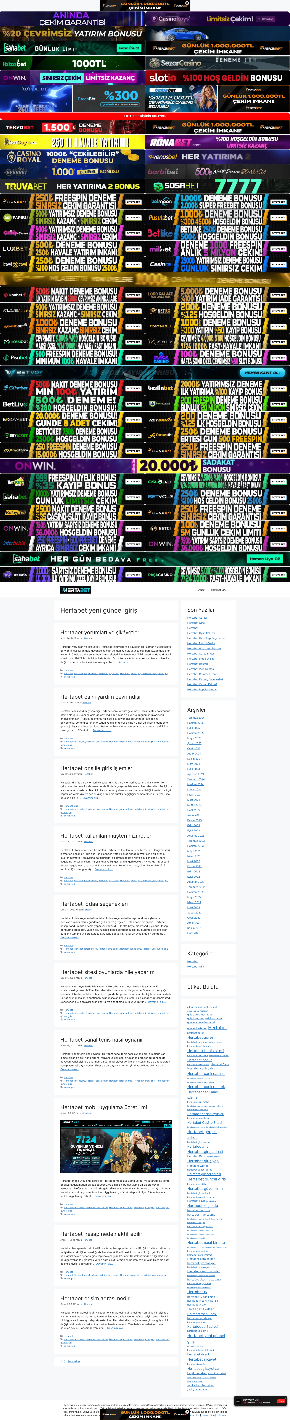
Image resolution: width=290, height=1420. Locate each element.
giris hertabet (195, 1018)
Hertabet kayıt (196, 1200)
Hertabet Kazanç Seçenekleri (205, 679)
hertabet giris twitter (199, 1142)
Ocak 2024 (194, 810)
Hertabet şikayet (201, 1359)
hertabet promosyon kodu (201, 1267)
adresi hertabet (194, 1007)
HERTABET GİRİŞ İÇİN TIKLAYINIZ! (145, 116)
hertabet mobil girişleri (214, 1219)
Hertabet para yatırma (199, 1254)
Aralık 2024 (194, 753)
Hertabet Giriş (219, 589)
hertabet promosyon (201, 1263)
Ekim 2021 (193, 933)
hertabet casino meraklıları (197, 1110)
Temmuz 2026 (196, 717)
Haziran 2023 (195, 845)
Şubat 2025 (194, 743)
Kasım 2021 (194, 927)
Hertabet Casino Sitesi (204, 1123)
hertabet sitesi (196, 1279)
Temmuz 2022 (196, 886)
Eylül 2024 (193, 768)
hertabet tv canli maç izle (202, 1300)
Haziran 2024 (195, 784)
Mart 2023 (193, 861)
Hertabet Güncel (198, 1165)
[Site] (72, 201)
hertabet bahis (195, 1042)
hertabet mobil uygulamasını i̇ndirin (200, 1234)
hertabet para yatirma (198, 1251)
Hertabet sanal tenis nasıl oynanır (101, 1039)
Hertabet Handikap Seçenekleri (206, 638)
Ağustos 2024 (195, 774)
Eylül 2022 (193, 876)
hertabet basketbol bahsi (219, 1056)
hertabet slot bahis (215, 1280)
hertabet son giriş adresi (199, 1283)
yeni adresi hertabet (200, 1385)
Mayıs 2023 (194, 851)
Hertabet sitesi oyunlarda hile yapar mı (108, 972)
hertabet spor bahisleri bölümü (199, 1288)
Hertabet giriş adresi (108, 673)
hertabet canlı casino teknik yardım (200, 1082)
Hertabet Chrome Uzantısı (203, 674)
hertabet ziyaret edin (195, 1346)
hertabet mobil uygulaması (200, 1226)
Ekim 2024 (193, 763)
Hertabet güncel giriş (130, 673)
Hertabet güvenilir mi (205, 1188)
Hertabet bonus (199, 1060)
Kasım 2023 (194, 820)
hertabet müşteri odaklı (196, 1238)
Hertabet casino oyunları (205, 1114)
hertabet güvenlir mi (198, 1193)
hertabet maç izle (198, 1210)
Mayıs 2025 (194, 738)
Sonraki (74, 1361)
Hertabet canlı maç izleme (202, 1094)
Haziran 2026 (195, 722)
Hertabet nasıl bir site (206, 1242)
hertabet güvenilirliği (197, 1184)
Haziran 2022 (195, 892)
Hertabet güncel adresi (204, 1174)
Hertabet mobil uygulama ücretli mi (103, 1107)
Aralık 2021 (194, 922)
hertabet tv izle (196, 1304)
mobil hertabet (217, 1373)
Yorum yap (69, 676)
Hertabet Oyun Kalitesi (201, 633)
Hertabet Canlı (220, 1064)
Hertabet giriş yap (203, 1161)
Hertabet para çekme (201, 1258)
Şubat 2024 (194, 804)
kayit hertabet (197, 1373)
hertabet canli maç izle (198, 1064)
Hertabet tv (197, 1292)
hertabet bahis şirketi (197, 1055)
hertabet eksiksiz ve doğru (216, 1127)
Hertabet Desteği (197, 663)
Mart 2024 (193, 799)
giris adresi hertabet (199, 1014)
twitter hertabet (195, 1381)
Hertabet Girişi (196, 1156)
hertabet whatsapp (199, 1318)
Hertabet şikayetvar (203, 1368)
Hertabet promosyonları (203, 1271)
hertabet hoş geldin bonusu (200, 1197)
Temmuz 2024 (196, 779)
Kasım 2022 (194, 866)
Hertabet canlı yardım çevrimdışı (100, 697)
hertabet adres (195, 1032)
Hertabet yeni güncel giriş (155, 673)
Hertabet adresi (201, 1037)
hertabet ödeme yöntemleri (200, 1350)
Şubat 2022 (194, 912)
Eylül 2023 (193, 830)
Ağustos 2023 (195, 835)
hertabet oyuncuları (220, 1247)
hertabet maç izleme (201, 1214)
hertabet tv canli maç (201, 1296)
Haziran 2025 (195, 733)
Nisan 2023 (194, 856)
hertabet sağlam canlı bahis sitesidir (201, 1276)
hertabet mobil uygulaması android (200, 1230)
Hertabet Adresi (197, 617)
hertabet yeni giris (197, 1330)
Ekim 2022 (193, 871)
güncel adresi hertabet (201, 1022)
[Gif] (145, 279)
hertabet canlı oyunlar (198, 1102)
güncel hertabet (197, 1028)
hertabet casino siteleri (198, 1118)
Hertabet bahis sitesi (205, 1050)
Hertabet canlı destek (97, 741)
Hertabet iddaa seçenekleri (94, 904)
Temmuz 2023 (196, 840)
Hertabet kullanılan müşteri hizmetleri (106, 835)
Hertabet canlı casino (74, 741)
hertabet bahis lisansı (213, 1043)
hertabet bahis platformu (199, 1046)
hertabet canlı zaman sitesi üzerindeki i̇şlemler (205, 1106)
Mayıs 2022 (194, 897)
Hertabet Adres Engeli (200, 653)
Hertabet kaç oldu (202, 1205)
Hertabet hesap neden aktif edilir (101, 1234)
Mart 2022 (193, 907)
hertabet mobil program (196, 1223)
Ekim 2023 (193, 825)
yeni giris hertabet (197, 1389)
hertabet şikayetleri (196, 1364)
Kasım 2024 (194, 758)
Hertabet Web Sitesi (202, 1314)
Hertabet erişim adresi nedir (95, 1298)
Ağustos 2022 (195, 881)
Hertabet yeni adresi (202, 1326)
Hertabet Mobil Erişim (200, 658)
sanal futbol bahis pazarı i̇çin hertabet (201, 1378)
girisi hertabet (213, 1018)
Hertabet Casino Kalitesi (202, 684)
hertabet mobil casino (195, 1219)
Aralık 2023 (194, 815)
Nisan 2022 (194, 902)
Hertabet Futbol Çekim (201, 643)
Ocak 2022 (193, 917)
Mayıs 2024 (194, 789)
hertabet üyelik (198, 1354)
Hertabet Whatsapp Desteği (204, 648)
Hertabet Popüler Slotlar (202, 689)
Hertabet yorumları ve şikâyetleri (100, 632)
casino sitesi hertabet (197, 1011)
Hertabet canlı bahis (201, 1068)
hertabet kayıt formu (214, 1201)
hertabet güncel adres (199, 1169)
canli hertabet (210, 1007)
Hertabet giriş (197, 1146)
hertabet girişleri (213, 1157)
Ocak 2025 (193, 748)
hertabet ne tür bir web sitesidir (199, 1247)
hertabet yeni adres (196, 1322)
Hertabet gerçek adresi (85, 673)
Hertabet (200, 589)
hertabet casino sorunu (196, 1127)
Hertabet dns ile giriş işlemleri (97, 768)
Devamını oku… (127, 662)
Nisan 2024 (194, 794)
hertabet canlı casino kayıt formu (199, 1078)
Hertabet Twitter (200, 1309)
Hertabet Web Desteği (200, 668)
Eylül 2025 (193, 727)
